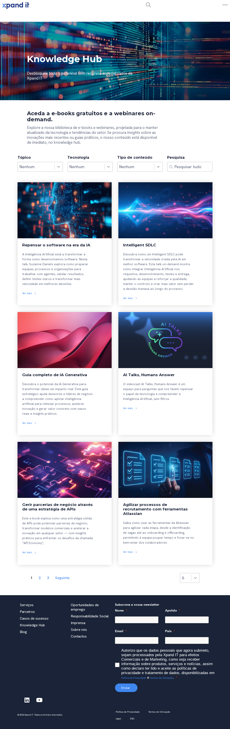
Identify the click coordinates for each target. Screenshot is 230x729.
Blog (23, 631)
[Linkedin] (27, 699)
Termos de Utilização (161, 677)
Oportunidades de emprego (85, 607)
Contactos (79, 636)
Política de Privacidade (133, 677)
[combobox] (36, 166)
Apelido (171, 610)
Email (119, 631)
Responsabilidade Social (90, 616)
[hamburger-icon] (69, 16)
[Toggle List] (59, 166)
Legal (118, 718)
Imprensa (78, 623)
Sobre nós (79, 629)
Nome (119, 610)
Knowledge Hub (32, 625)
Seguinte (62, 577)
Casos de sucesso (34, 618)
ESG (132, 718)
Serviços (26, 605)
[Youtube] (39, 699)
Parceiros (27, 611)
